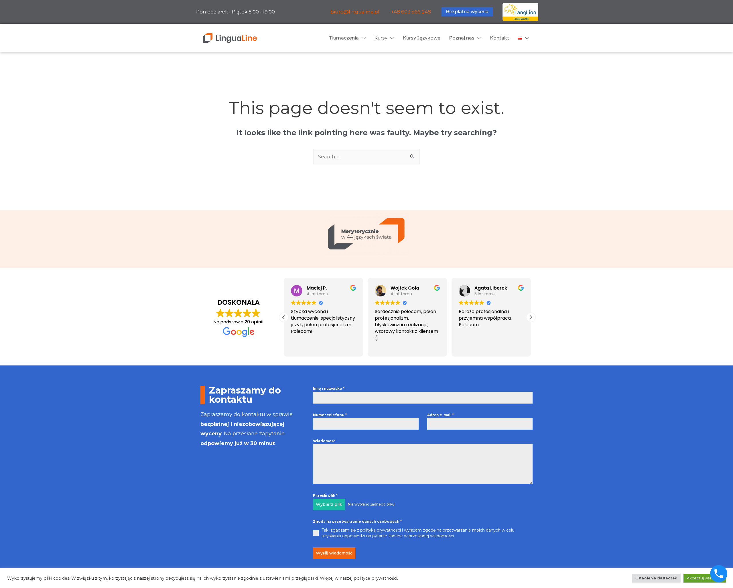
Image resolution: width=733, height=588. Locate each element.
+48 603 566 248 (411, 12)
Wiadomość (324, 441)
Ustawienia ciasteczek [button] (656, 578)
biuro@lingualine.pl (354, 12)
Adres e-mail (440, 415)
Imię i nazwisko (328, 388)
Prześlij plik (325, 495)
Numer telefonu (330, 415)
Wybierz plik (329, 504)
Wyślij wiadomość (334, 553)
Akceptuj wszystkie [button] (704, 578)
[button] (531, 317)
